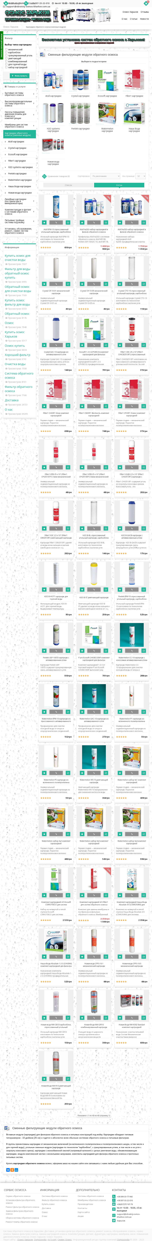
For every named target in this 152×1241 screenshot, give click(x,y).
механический (15, 49)
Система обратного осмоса (55, 1196)
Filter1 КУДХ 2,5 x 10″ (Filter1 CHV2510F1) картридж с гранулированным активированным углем (132, 475)
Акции (81, 1216)
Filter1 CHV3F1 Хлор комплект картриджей (56, 414)
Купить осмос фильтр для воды (17, 302)
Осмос (9, 323)
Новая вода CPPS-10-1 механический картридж (94, 964)
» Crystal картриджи (15, 147)
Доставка (11, 400)
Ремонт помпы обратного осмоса (21, 1221)
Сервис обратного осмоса (18, 1196)
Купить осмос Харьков (14, 334)
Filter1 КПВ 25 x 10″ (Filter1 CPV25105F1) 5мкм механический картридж (94, 475)
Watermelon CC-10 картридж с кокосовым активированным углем (131, 658)
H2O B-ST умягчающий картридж (94, 597)
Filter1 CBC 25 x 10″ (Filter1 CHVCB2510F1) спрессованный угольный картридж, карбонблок (132, 353)
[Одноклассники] (12, 1170)
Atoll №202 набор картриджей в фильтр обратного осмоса (94, 230)
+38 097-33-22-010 (40, 3)
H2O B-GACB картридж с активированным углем (131, 536)
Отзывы (145, 11)
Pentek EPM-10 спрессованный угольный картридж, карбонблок (132, 597)
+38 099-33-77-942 (125, 1196)
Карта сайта (84, 1212)
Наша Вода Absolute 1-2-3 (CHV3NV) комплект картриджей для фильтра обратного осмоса (56, 964)
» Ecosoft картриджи (16, 154)
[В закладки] (44, 222)
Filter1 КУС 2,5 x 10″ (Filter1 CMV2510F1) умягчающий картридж (56, 536)
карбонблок (14, 52)
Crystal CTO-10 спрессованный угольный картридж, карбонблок (132, 292)
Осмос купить (15, 345)
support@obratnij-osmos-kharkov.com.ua (128, 1215)
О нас (124, 18)
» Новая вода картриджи (18, 192)
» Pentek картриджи (15, 173)
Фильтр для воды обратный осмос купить (17, 273)
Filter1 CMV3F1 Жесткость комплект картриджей (94, 414)
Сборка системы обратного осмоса (22, 1217)
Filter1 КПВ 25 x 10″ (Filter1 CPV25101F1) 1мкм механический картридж (56, 475)
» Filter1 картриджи (15, 160)
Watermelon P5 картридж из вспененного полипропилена (56, 781)
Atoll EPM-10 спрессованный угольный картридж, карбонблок (56, 230)
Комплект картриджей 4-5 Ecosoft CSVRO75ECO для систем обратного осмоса (56, 903)
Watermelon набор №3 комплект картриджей (94, 842)
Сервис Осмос (65, 1239)
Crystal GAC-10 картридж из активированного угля (56, 353)
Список (68, 185)
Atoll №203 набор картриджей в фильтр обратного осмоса (132, 230)
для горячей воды (17, 64)
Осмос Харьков (130, 11)
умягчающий (14, 58)
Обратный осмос (17, 313)
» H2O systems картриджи (19, 167)
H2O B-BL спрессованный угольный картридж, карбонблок (94, 536)
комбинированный (17, 61)
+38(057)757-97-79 (125, 1204)
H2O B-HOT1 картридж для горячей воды (56, 597)
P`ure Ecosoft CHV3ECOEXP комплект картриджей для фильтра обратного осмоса (94, 658)
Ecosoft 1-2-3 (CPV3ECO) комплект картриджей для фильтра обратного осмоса (93, 353)
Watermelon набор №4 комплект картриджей (132, 842)
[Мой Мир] (16, 1170)
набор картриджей (17, 67)
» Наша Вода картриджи (18, 186)
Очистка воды (15, 364)
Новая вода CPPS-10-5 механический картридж (132, 964)
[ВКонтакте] (8, 1170)
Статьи (133, 18)
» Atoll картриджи (14, 141)
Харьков (121, 1220)
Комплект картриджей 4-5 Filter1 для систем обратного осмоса (94, 903)
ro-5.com (52, 1239)
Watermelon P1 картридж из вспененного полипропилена (132, 719)
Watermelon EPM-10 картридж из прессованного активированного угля (56, 719)
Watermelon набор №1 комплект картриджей (132, 781)
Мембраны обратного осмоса (92, 1200)
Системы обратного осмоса (91, 1196)
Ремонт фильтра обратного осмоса (22, 1207)
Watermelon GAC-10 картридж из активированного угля (94, 719)
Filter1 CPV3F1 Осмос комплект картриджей (131, 414)
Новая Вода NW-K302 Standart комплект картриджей (132, 1025)
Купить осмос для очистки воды (17, 257)
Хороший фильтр (17, 355)
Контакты (82, 1208)
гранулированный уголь (20, 55)
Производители (85, 1204)
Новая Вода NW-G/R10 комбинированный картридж (94, 1025)
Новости (144, 18)
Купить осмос (48, 1204)
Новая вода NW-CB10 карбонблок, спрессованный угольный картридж (56, 1025)
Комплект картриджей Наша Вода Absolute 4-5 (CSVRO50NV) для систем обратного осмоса (132, 903)
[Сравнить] (68, 222)
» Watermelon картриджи (18, 179)
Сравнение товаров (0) (58, 176)
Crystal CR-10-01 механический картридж (56, 292)
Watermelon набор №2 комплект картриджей (56, 842)
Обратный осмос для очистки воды (18, 289)
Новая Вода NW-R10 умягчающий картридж (56, 1087)
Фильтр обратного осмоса (54, 1200)
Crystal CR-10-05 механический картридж (93, 292)
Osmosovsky (40, 1239)
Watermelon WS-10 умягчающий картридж (94, 781)
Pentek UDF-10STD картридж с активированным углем (56, 658)
